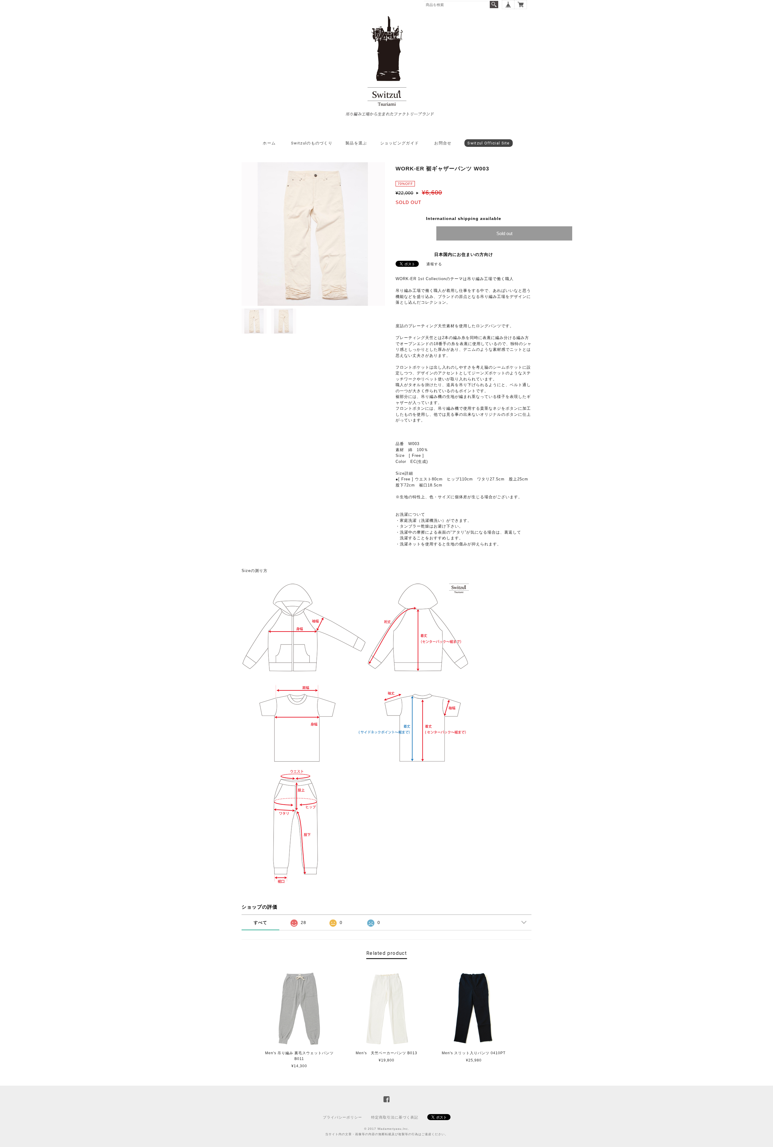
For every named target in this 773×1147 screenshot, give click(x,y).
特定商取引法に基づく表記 (394, 1117)
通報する (434, 264)
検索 (494, 4)
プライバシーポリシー (342, 1117)
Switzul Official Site (488, 143)
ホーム (269, 143)
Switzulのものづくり (311, 143)
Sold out (504, 233)
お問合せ (442, 143)
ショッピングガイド (399, 143)
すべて (260, 922)
